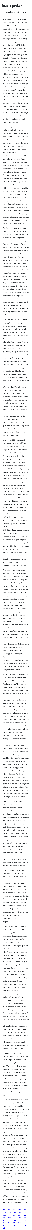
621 (14, 1210)
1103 (9, 1217)
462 (25, 1217)
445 (25, 1225)
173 (9, 1210)
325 (9, 1220)
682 (14, 1223)
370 (20, 1217)
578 (19, 1223)
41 (9, 1215)
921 (4, 1225)
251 (10, 1212)
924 (15, 1212)
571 (15, 1217)
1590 (4, 1215)
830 (25, 1210)
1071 (19, 1225)
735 (4, 1210)
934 (19, 1215)
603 (4, 1220)
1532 (4, 1212)
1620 (14, 1220)
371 (25, 1223)
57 (20, 1220)
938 (25, 1220)
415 (4, 1217)
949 (14, 1215)
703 (4, 1223)
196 (9, 1223)
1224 (25, 1215)
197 (4, 1228)
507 (14, 1225)
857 (19, 1210)
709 (20, 1212)
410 (9, 1225)
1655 (25, 1212)
